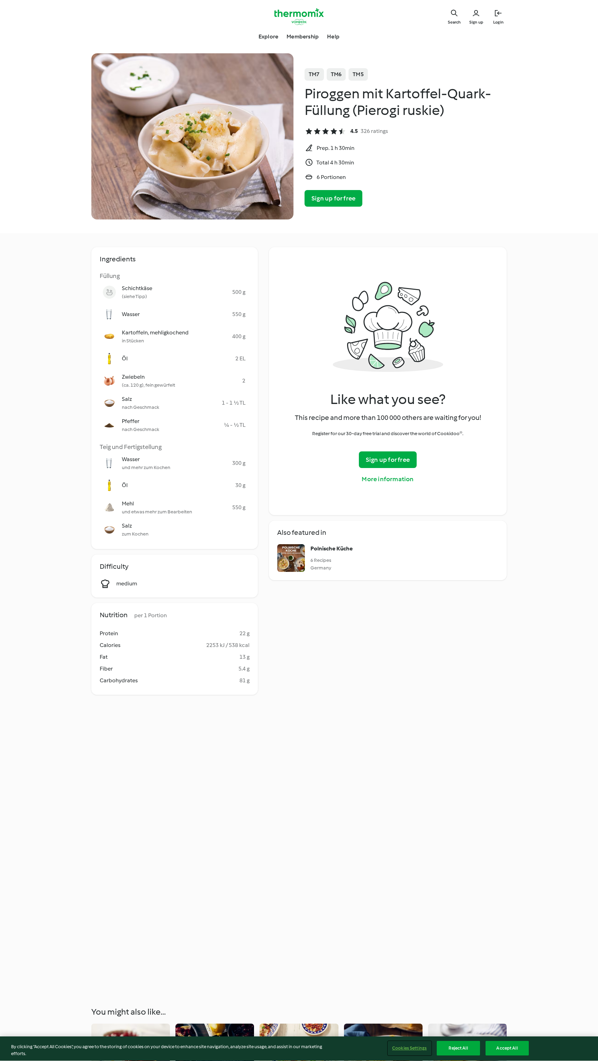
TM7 (314, 74)
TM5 (358, 74)
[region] (299, 1048)
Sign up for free (333, 198)
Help (333, 36)
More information (388, 479)
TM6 (336, 74)
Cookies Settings (409, 1048)
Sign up (476, 22)
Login (498, 22)
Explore (268, 36)
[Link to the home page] (299, 16)
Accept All (506, 1048)
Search (454, 22)
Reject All (458, 1048)
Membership (303, 36)
